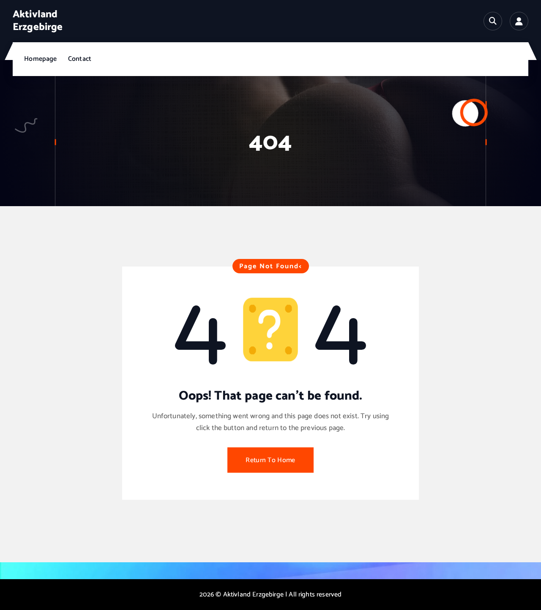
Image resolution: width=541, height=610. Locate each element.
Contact (79, 59)
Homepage (40, 59)
